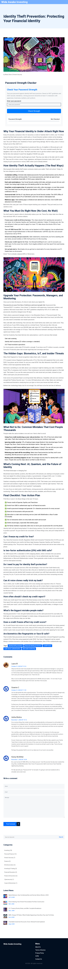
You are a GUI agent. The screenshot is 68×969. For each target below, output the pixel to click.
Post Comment (12, 824)
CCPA (37, 956)
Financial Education (10, 872)
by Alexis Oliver (7, 74)
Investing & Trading (10, 868)
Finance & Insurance (10, 876)
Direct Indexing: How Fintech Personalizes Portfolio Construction (26, 901)
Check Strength (34, 111)
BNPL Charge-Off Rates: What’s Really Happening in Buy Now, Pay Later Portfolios (31, 915)
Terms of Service (40, 950)
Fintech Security (17, 74)
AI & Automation (9, 865)
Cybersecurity (9, 879)
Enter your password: (14, 101)
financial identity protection (33, 645)
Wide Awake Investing (14, 2)
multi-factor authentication (12, 648)
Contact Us (38, 959)
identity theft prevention (16, 645)
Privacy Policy (39, 953)
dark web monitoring (29, 648)
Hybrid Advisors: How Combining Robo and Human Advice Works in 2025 (29, 895)
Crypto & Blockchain (10, 883)
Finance (7, 861)
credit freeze (47, 645)
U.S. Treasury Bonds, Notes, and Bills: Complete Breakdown (25, 908)
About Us (38, 947)
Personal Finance (10, 854)
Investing (8, 850)
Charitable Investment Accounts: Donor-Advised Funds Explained (27, 921)
